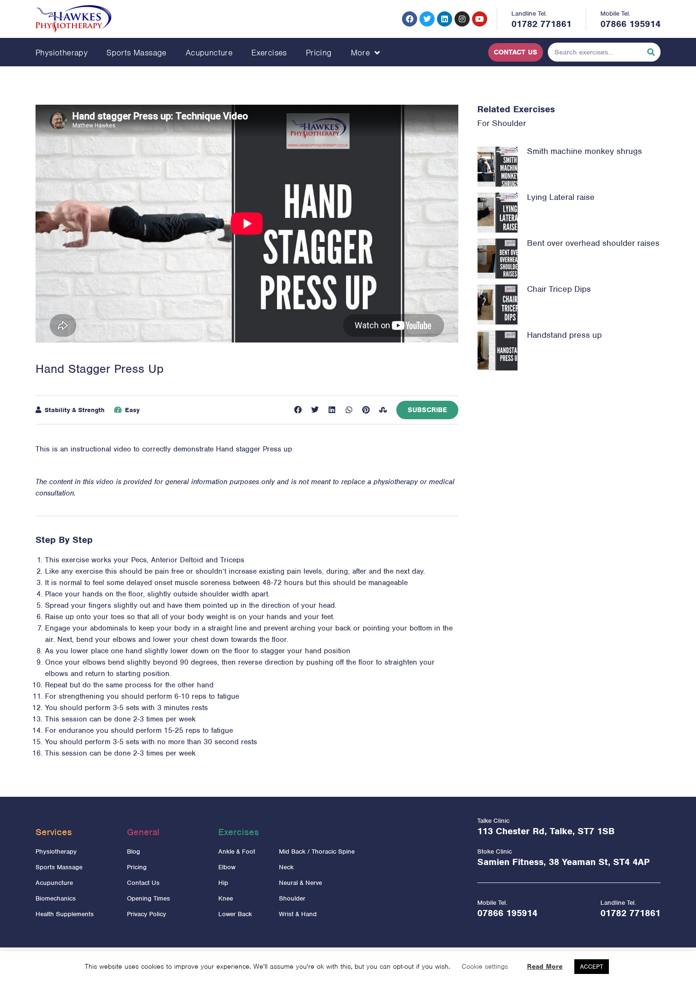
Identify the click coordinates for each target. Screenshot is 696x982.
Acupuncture (209, 52)
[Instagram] (462, 19)
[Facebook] (409, 19)
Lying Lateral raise (561, 197)
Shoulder (509, 123)
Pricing (319, 52)
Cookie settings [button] (485, 966)
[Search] (651, 52)
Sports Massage (137, 52)
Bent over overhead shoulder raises (593, 243)
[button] (297, 409)
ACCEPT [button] (591, 967)
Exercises (269, 52)
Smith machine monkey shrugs (584, 151)
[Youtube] (479, 19)
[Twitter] (427, 19)
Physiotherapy (62, 52)
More (360, 52)
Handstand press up (564, 335)
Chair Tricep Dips (559, 289)
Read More (544, 966)
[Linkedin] (444, 19)
